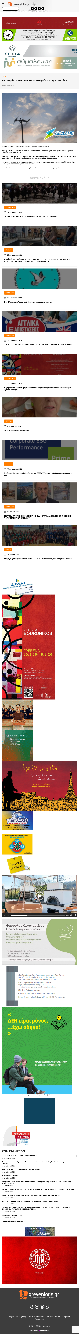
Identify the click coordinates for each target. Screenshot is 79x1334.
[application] (39, 896)
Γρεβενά (9, 250)
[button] (39, 896)
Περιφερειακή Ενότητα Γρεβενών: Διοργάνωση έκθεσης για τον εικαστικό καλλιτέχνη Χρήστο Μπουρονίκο (37, 389)
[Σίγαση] (71, 915)
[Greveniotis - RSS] (42, 8)
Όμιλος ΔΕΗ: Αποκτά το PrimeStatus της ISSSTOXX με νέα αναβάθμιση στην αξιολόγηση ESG (38, 474)
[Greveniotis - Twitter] (35, 8)
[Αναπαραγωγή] (4, 915)
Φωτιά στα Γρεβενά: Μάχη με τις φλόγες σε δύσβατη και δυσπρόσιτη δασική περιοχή (31, 1195)
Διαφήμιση (66, 1317)
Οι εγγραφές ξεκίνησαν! (10, 1175)
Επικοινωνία (39, 1319)
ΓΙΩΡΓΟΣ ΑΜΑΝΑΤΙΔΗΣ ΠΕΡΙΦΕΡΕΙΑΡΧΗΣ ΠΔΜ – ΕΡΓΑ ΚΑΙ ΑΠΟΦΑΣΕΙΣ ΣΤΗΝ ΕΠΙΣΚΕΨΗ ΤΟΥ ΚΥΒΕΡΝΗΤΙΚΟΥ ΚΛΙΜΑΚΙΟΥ (37, 517)
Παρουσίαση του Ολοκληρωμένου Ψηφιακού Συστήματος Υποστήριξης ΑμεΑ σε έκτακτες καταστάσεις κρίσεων (37, 1162)
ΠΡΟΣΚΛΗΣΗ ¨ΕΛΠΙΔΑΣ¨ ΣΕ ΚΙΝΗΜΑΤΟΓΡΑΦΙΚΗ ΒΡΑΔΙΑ (21, 1169)
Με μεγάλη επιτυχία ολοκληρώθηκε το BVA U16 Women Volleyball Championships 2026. (38, 559)
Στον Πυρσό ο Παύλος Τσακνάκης (13, 1221)
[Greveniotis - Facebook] (32, 8)
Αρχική (11, 1317)
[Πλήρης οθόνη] (75, 915)
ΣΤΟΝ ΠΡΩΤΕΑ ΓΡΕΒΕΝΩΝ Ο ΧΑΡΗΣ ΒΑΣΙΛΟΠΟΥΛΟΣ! (19, 1156)
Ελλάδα (9, 464)
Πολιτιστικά (10, 207)
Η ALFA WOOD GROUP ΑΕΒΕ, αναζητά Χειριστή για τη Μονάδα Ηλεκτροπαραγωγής (30, 1201)
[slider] (38, 915)
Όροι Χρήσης (21, 1317)
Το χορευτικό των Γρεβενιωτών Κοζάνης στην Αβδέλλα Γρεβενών (30, 216)
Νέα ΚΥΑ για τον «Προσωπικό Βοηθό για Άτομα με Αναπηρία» (28, 302)
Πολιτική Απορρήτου (36, 1317)
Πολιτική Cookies (53, 1317)
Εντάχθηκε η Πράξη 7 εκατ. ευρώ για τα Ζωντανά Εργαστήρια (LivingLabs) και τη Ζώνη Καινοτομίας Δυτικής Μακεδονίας (36, 1182)
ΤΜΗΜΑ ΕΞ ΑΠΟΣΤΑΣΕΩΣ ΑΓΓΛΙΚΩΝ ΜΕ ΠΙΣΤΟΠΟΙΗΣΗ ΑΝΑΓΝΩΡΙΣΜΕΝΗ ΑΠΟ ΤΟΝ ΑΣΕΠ (38, 345)
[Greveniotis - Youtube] (39, 8)
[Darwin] (44, 1330)
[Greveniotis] (18, 4)
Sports (8, 549)
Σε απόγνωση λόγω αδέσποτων (16, 430)
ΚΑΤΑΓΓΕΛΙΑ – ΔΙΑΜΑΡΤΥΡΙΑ (11, 1215)
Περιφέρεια (10, 293)
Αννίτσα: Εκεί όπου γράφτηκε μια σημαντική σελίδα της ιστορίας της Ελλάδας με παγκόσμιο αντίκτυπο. (38, 1189)
